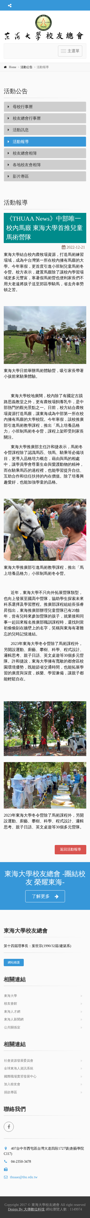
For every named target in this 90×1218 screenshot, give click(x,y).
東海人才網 (12, 1011)
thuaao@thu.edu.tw (24, 1177)
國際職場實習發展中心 (20, 1076)
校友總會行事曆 (26, 118)
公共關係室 (12, 1027)
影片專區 (20, 176)
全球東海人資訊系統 (18, 1068)
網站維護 (14, 962)
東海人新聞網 (14, 1019)
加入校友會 (12, 1084)
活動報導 (20, 141)
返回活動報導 (70, 849)
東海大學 (10, 996)
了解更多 (41, 896)
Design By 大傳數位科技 (26, 1209)
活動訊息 (20, 130)
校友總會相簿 (24, 153)
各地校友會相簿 (26, 165)
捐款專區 (10, 1092)
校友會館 (10, 1003)
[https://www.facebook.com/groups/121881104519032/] (9, 1127)
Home (12, 67)
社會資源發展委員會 (18, 1060)
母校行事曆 (22, 107)
